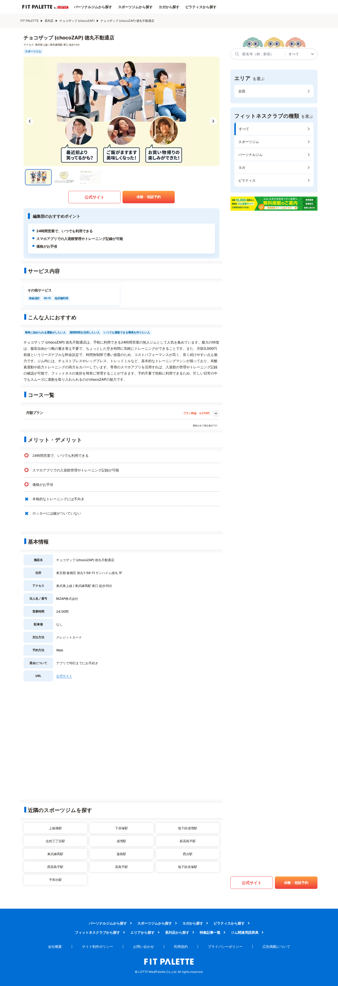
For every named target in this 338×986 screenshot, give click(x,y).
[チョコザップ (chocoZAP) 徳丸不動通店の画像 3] (90, 177)
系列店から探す (177, 932)
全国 (241, 91)
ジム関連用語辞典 (245, 932)
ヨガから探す (169, 7)
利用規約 (181, 946)
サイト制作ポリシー (97, 946)
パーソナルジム (250, 154)
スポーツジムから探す (135, 7)
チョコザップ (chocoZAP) (77, 21)
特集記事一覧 (210, 932)
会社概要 (55, 946)
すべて (244, 129)
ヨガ (241, 167)
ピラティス (247, 180)
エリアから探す (142, 932)
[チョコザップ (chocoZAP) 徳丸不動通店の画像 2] (64, 177)
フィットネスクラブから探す (97, 932)
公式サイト (94, 197)
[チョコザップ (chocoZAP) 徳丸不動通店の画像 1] (38, 177)
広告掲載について (276, 946)
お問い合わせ (143, 946)
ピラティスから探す (201, 7)
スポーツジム (248, 142)
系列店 (49, 21)
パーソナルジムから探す (93, 7)
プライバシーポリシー (225, 946)
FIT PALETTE (30, 21)
